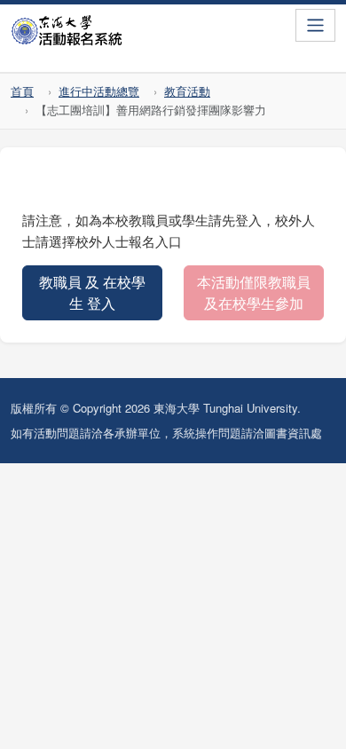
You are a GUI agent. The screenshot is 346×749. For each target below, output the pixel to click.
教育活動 (187, 91)
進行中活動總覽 (99, 91)
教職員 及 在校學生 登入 (92, 292)
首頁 (22, 91)
